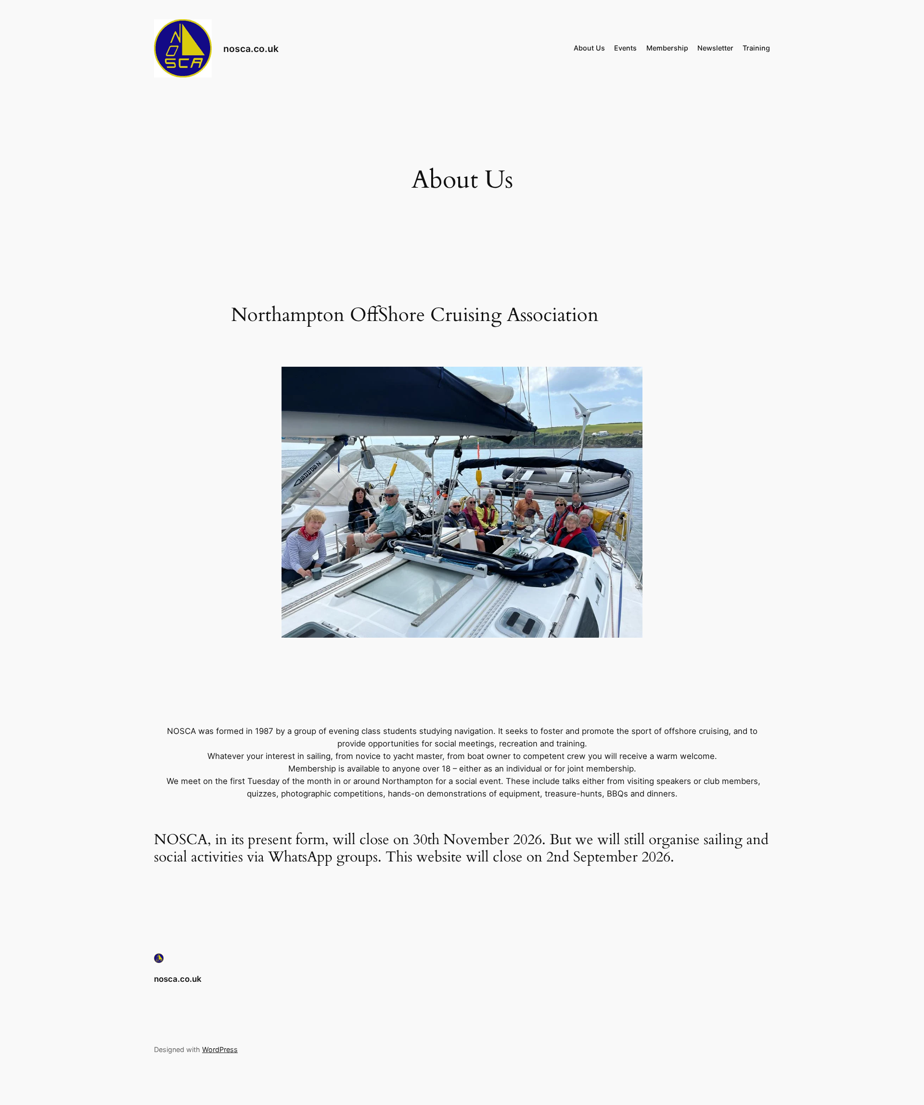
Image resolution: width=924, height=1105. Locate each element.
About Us (589, 48)
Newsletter (715, 48)
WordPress (220, 1049)
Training (756, 48)
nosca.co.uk (251, 48)
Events (625, 48)
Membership (667, 48)
